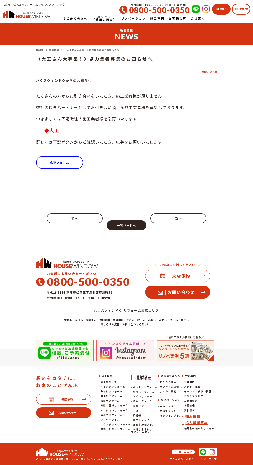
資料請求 (189, 410)
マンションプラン (171, 415)
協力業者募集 (196, 422)
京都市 (68, 320)
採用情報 (192, 416)
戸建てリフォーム (111, 415)
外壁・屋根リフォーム (114, 405)
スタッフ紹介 (192, 386)
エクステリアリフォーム (115, 424)
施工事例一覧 (109, 382)
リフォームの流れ (171, 386)
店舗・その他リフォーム (115, 429)
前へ (74, 218)
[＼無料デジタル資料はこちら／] (185, 350)
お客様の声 (191, 400)
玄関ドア (138, 406)
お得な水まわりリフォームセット (142, 431)
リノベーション (110, 419)
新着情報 (189, 405)
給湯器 (137, 415)
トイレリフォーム (111, 391)
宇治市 (130, 320)
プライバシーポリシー (183, 459)
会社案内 (189, 382)
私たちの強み (168, 382)
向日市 (79, 320)
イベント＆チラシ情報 (197, 391)
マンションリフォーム (114, 410)
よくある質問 (168, 391)
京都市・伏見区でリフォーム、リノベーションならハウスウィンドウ (84, 459)
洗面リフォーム (110, 400)
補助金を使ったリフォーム (200, 428)
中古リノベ (166, 406)
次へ (178, 218)
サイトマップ (209, 459)
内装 (135, 410)
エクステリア (141, 420)
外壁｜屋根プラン (144, 424)
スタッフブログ (193, 396)
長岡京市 (91, 320)
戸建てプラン (168, 411)
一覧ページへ (126, 225)
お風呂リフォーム (111, 396)
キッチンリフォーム (113, 386)
